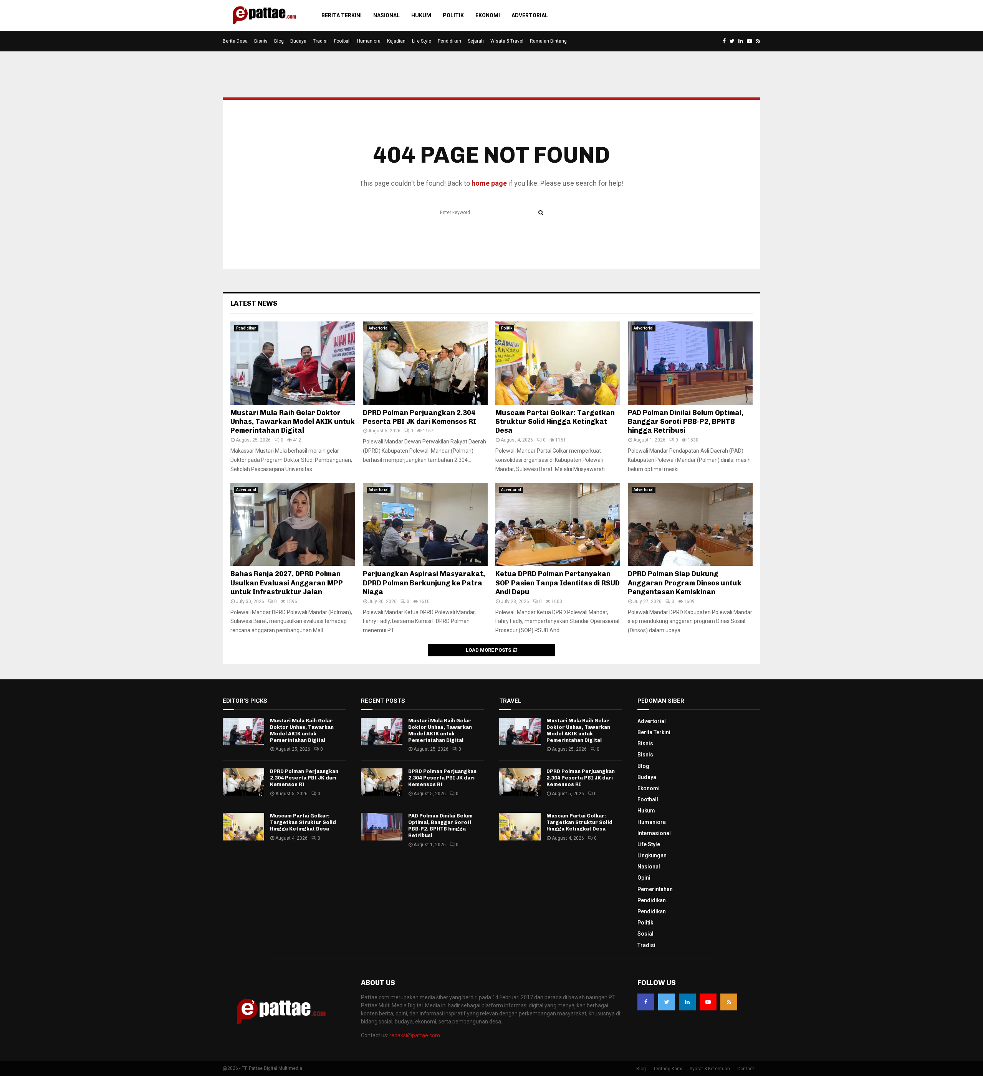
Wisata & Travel (506, 41)
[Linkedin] (687, 1002)
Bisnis (261, 41)
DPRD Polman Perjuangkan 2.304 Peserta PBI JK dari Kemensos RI (419, 417)
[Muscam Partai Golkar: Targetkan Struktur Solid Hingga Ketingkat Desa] (557, 363)
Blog (279, 41)
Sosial (645, 934)
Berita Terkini (341, 15)
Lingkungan (652, 855)
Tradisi (320, 41)
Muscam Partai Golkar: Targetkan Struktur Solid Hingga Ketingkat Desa (555, 422)
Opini (643, 878)
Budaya (298, 41)
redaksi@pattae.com (414, 1035)
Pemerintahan (655, 889)
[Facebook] (645, 1002)
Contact (745, 1068)
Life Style (421, 41)
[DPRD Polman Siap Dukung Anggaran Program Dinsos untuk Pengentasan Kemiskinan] (690, 524)
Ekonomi (487, 15)
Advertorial (529, 15)
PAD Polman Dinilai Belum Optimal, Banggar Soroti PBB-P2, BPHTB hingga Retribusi (685, 422)
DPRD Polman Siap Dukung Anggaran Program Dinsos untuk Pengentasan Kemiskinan (684, 583)
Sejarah (476, 41)
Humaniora (369, 41)
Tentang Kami (667, 1068)
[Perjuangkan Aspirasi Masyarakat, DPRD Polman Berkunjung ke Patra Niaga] (425, 524)
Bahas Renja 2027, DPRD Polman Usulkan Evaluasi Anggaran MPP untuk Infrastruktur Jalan (286, 583)
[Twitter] (666, 1002)
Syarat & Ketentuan (710, 1068)
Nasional (386, 15)
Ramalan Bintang (548, 41)
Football (342, 41)
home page (489, 183)
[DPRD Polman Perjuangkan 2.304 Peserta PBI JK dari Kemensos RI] (425, 363)
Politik (453, 15)
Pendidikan (449, 41)
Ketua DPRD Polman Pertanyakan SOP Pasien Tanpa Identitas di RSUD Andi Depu (557, 583)
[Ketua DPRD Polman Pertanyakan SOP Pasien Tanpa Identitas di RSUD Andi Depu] (557, 524)
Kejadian (396, 41)
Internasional (654, 833)
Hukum (421, 15)
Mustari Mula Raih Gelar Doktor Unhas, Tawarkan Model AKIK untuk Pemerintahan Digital (292, 422)
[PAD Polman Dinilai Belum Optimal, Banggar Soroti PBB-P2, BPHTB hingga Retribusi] (690, 363)
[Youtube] (708, 1002)
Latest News (254, 303)
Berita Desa (235, 41)
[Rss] (728, 1002)
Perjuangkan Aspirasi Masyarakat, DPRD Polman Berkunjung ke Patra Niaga (424, 583)
